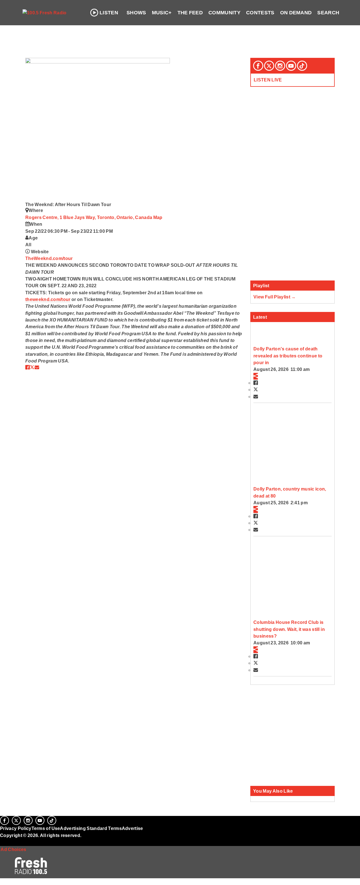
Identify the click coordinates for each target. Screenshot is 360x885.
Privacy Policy (16, 828)
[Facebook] (258, 66)
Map (158, 217)
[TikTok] (302, 66)
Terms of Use (46, 828)
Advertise (132, 828)
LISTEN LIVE (268, 79)
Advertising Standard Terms (91, 828)
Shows (136, 12)
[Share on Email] (37, 367)
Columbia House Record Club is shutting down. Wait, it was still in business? (289, 629)
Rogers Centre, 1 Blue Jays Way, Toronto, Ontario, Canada (89, 217)
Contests (260, 12)
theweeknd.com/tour (48, 299)
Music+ (162, 12)
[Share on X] (32, 367)
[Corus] (3, 841)
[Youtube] (291, 66)
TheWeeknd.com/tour (49, 258)
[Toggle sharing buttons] (255, 376)
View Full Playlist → (274, 296)
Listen (109, 12)
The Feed (190, 12)
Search (328, 12)
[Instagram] (280, 66)
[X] (269, 66)
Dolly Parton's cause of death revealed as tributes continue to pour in (287, 355)
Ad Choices (13, 849)
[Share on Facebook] (27, 367)
